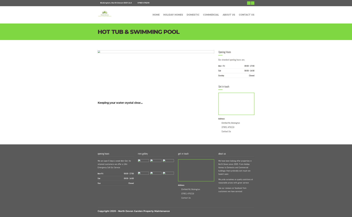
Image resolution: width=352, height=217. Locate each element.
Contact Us (246, 14)
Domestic (193, 14)
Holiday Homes (173, 14)
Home (156, 14)
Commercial (211, 14)
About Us (229, 14)
